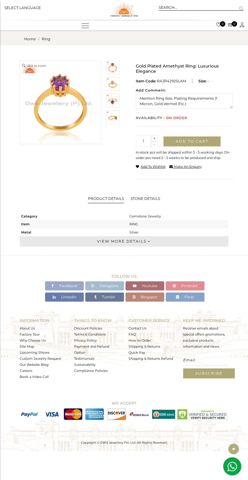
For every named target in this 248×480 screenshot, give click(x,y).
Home (30, 39)
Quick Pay (137, 352)
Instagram (108, 285)
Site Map (27, 346)
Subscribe (209, 373)
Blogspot (148, 297)
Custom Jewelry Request (40, 358)
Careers (26, 371)
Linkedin (68, 297)
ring (46, 39)
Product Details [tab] (106, 198)
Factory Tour (30, 334)
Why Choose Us (33, 340)
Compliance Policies (91, 371)
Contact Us (137, 328)
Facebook (67, 285)
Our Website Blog (34, 364)
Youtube (149, 285)
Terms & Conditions (90, 334)
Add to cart (192, 141)
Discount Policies (88, 328)
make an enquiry (187, 166)
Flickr (189, 297)
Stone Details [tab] (145, 198)
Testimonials (84, 358)
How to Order (140, 340)
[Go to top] (233, 449)
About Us (27, 328)
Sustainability (85, 364)
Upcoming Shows (34, 352)
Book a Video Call (34, 377)
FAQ (132, 334)
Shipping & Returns (144, 346)
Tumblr (108, 297)
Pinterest (189, 285)
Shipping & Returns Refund (151, 358)
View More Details (122, 241)
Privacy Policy (85, 340)
